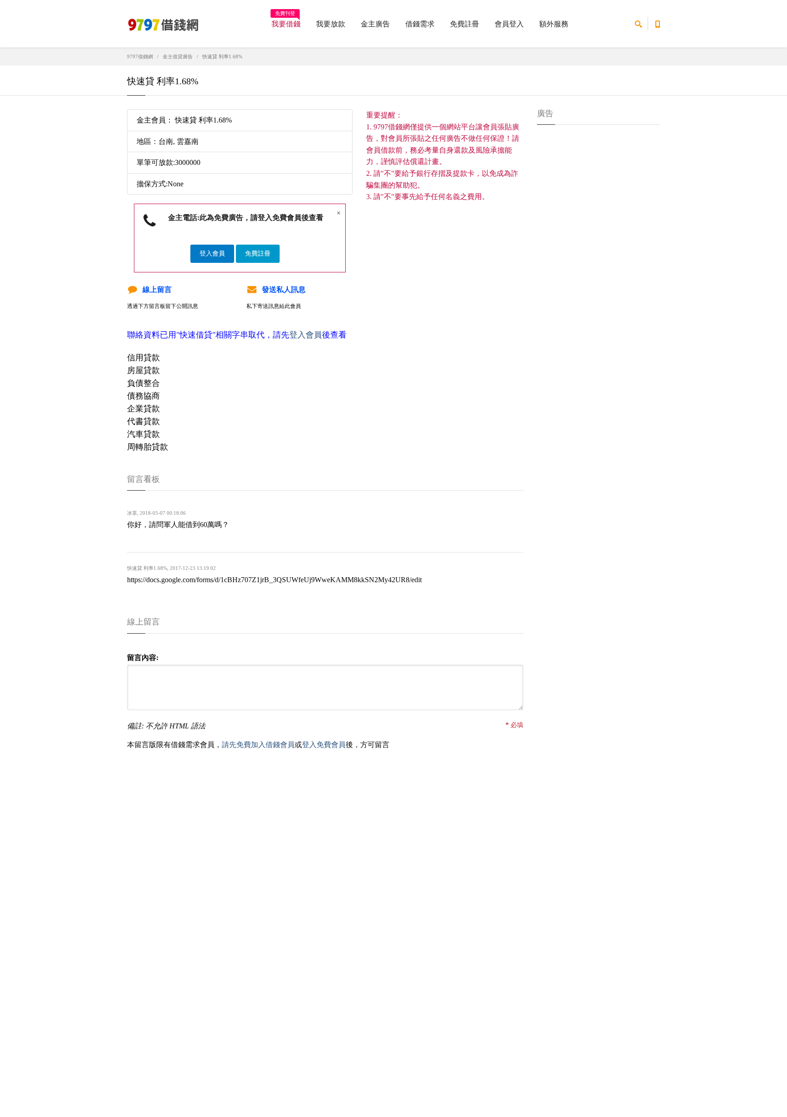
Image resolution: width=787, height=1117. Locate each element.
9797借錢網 (140, 56)
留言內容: (142, 657)
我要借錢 (286, 21)
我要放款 (330, 24)
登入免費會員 (324, 744)
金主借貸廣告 (178, 56)
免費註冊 (464, 24)
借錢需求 (419, 24)
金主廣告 (375, 24)
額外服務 (553, 24)
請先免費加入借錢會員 (258, 744)
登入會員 (212, 253)
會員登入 (509, 24)
